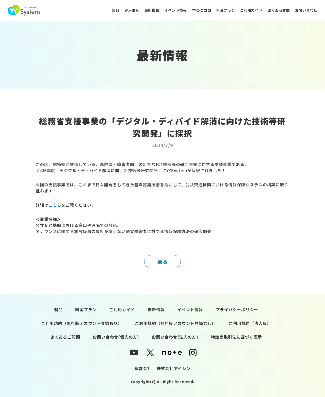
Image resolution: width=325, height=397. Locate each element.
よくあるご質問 (65, 337)
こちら (54, 205)
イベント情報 (175, 10)
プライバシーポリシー (237, 309)
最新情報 (151, 10)
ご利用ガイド (251, 10)
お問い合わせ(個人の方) (116, 337)
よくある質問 (279, 10)
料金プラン (225, 10)
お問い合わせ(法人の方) (175, 337)
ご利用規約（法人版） (250, 323)
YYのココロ (201, 10)
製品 (115, 10)
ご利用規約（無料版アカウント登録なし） (175, 323)
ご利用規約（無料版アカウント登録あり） (81, 323)
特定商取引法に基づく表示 (236, 337)
